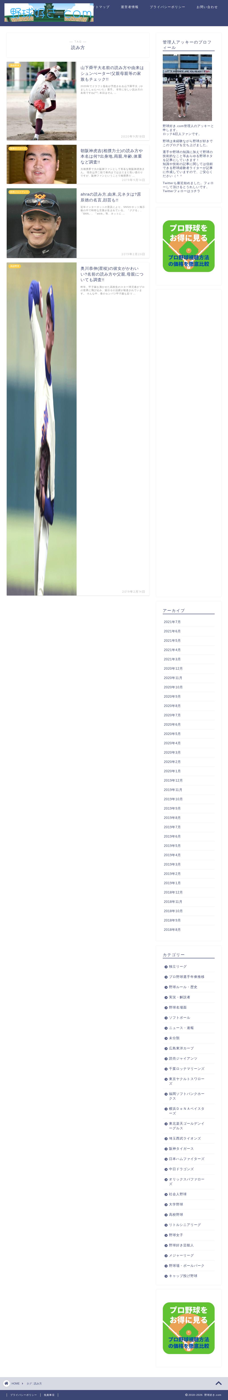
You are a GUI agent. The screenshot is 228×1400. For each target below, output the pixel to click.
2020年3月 (172, 752)
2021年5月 (172, 640)
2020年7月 (172, 715)
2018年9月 (172, 920)
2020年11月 (173, 678)
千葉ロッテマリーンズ (187, 1068)
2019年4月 (172, 855)
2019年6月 (172, 836)
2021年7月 (172, 622)
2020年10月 (173, 687)
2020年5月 (172, 734)
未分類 (174, 1038)
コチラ (195, 191)
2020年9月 (172, 696)
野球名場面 (178, 1007)
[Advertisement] (189, 443)
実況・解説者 (179, 997)
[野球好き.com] (49, 20)
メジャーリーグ (181, 1255)
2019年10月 (173, 799)
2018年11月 (173, 902)
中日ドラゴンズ (181, 1169)
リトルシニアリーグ (185, 1225)
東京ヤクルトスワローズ (187, 1081)
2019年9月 (172, 808)
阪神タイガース (181, 1148)
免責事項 (49, 1395)
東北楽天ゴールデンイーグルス (187, 1126)
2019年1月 (172, 883)
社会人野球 (178, 1194)
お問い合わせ (207, 7)
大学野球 (176, 1204)
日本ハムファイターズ (187, 1159)
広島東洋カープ (181, 1048)
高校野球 (176, 1214)
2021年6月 (172, 631)
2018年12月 (173, 892)
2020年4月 (172, 743)
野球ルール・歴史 (183, 987)
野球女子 (176, 1235)
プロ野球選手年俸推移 (187, 977)
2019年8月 (172, 818)
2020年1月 (172, 771)
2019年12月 (173, 780)
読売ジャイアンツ (183, 1058)
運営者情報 (130, 7)
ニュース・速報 (181, 1028)
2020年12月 (173, 668)
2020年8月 (172, 706)
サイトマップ (99, 7)
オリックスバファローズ (187, 1181)
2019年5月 (172, 846)
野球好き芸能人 (181, 1245)
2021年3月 (172, 659)
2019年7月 (172, 827)
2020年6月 (172, 724)
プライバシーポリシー (167, 7)
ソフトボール (179, 1017)
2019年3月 (172, 864)
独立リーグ (178, 966)
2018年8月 (172, 929)
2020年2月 (172, 762)
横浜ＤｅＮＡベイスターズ (187, 1111)
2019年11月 (173, 790)
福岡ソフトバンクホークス (187, 1096)
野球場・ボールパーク (187, 1265)
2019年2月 (172, 874)
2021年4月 (172, 650)
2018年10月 (173, 911)
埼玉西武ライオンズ (185, 1138)
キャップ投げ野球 (183, 1276)
